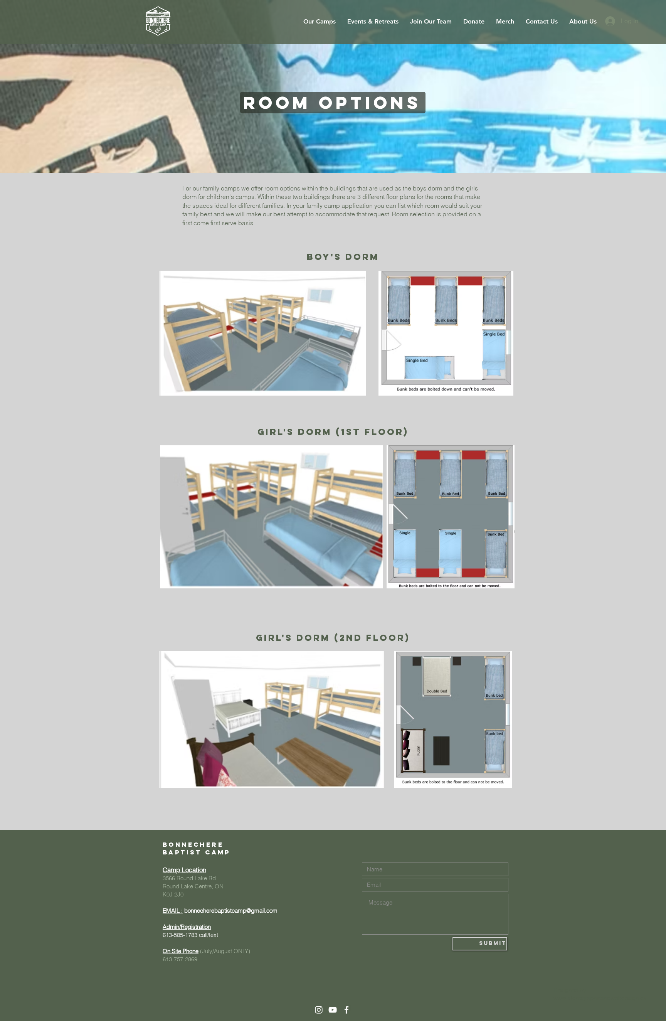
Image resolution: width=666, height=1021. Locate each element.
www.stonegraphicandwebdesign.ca (599, 998)
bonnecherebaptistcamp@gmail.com (231, 910)
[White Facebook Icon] (346, 1010)
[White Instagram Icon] (319, 1010)
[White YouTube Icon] (333, 1010)
